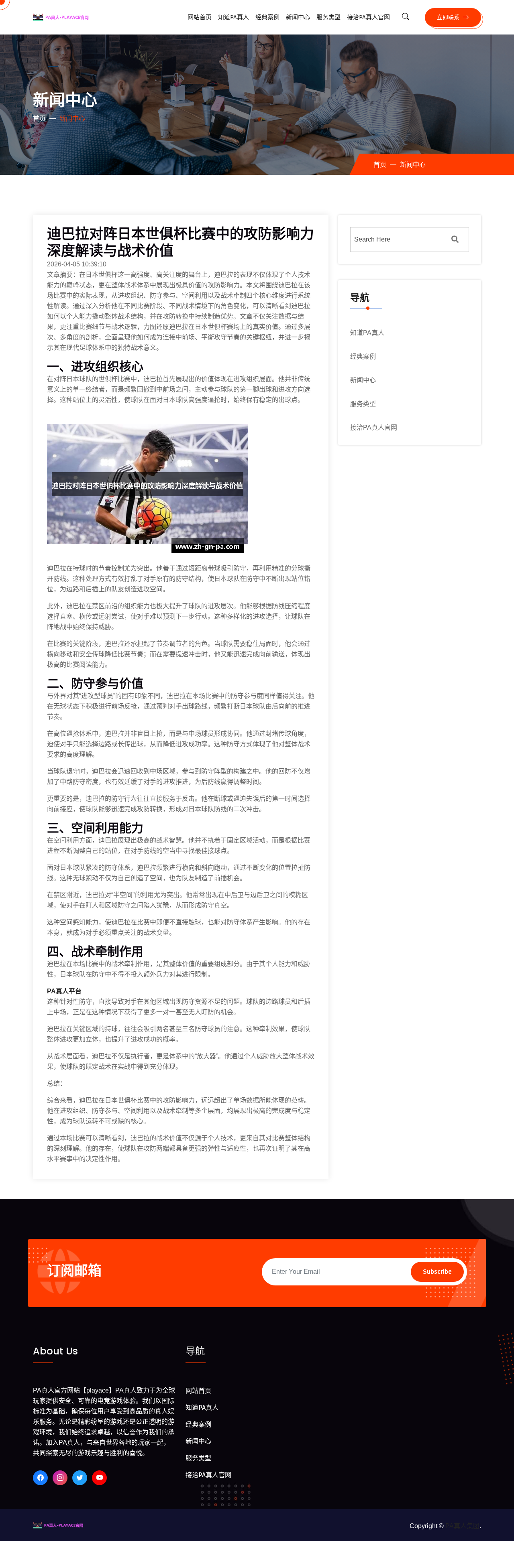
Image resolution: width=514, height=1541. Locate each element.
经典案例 (267, 17)
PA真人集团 (462, 1526)
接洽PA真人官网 (368, 17)
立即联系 (449, 17)
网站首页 (200, 17)
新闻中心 (298, 17)
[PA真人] (67, 17)
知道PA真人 (233, 17)
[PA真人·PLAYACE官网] (63, 1524)
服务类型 (328, 17)
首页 (39, 118)
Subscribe (437, 1271)
